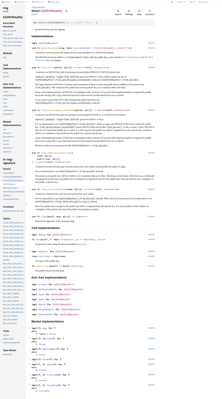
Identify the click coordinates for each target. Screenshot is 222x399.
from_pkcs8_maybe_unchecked (58, 110)
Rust (191, 2)
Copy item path (66, 11)
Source (34, 14)
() (93, 239)
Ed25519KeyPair (48, 43)
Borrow (47, 338)
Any (45, 328)
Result (99, 48)
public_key (42, 266)
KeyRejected (101, 67)
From (45, 359)
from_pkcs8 (47, 67)
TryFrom (52, 374)
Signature (81, 216)
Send (41, 294)
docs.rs (180, 2)
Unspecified (124, 48)
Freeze (43, 284)
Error (101, 239)
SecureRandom (81, 48)
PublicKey (44, 256)
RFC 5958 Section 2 (131, 57)
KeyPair (43, 251)
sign (43, 216)
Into (50, 364)
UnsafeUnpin (46, 309)
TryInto (52, 385)
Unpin (42, 304)
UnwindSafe (46, 314)
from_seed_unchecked (53, 189)
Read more (82, 244)
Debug (42, 234)
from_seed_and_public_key (56, 152)
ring (33, 7)
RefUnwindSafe (48, 289)
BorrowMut (49, 348)
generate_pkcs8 (50, 48)
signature (40, 7)
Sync (41, 299)
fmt (38, 239)
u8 (68, 67)
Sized (52, 334)
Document (109, 48)
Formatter (66, 239)
